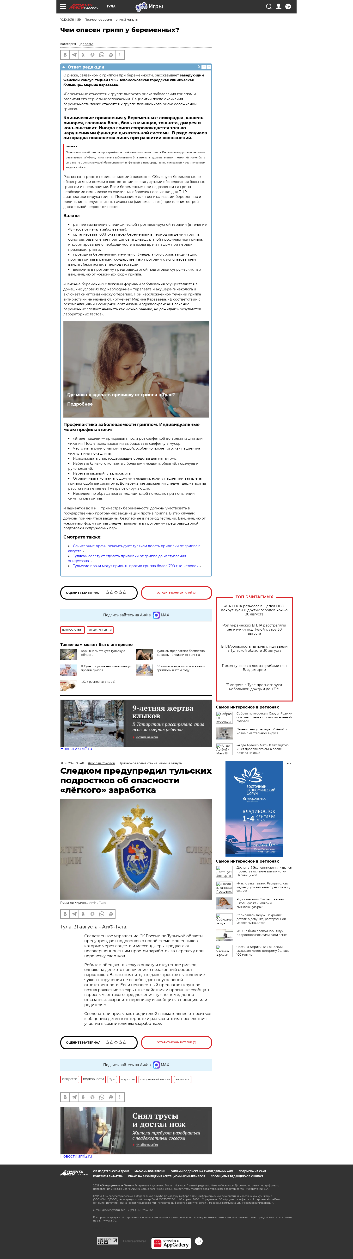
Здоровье (86, 44)
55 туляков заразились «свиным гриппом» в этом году (181, 668)
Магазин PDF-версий (149, 1171)
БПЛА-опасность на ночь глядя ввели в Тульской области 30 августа (254, 649)
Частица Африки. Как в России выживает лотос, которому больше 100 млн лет (263, 950)
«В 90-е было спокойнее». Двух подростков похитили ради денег (262, 933)
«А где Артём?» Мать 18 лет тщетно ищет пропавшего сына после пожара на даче (263, 749)
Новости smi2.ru (76, 748)
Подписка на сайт (252, 1171)
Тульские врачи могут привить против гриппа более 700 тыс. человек (135, 566)
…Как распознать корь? (98, 681)
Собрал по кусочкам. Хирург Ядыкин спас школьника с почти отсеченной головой (264, 717)
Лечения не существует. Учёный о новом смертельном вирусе (262, 731)
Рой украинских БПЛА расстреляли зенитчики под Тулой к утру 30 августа (254, 629)
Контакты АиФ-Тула (108, 1176)
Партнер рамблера (134, 1241)
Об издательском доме (111, 1171)
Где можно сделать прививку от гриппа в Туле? (121, 394)
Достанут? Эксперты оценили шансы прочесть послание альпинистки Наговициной (264, 871)
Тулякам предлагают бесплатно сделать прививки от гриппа (181, 653)
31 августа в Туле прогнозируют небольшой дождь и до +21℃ (254, 687)
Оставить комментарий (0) (176, 592)
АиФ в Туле (97, 902)
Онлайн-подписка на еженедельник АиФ (202, 1171)
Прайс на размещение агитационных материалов (166, 1176)
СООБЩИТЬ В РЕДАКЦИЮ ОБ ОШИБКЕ (237, 1176)
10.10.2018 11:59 (70, 19)
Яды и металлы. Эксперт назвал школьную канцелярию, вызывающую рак (260, 903)
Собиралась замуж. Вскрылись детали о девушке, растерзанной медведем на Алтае (261, 919)
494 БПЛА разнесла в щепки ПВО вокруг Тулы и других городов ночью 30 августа (254, 610)
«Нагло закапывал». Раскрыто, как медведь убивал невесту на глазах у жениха (263, 887)
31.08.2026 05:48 (72, 763)
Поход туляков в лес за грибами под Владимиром (254, 668)
